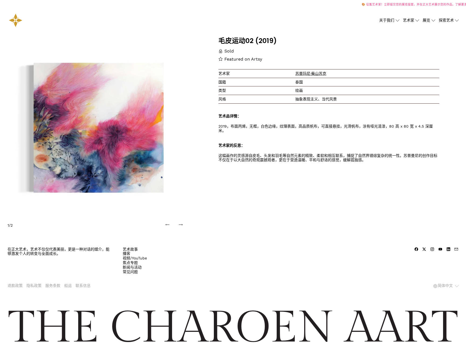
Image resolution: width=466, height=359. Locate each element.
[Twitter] (424, 249)
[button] (99, 128)
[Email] (456, 249)
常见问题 (130, 272)
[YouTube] (440, 249)
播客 (126, 253)
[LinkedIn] (448, 249)
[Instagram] (432, 249)
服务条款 (52, 285)
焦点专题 (130, 263)
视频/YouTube (135, 258)
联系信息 (83, 285)
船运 (68, 285)
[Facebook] (416, 249)
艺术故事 (130, 249)
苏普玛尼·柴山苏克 (310, 73)
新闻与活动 (132, 267)
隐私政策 (34, 285)
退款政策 (15, 285)
